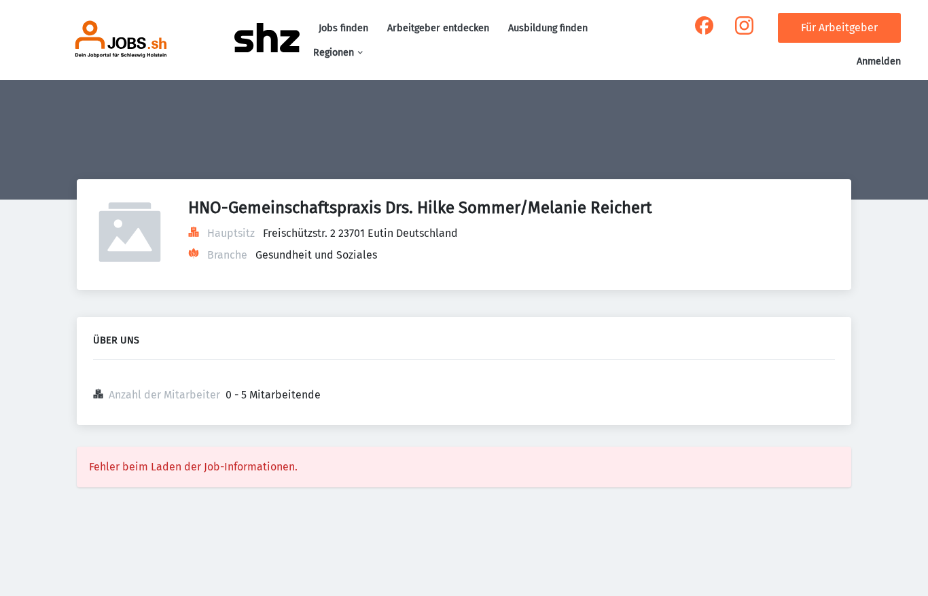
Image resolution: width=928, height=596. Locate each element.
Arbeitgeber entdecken (438, 28)
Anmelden (879, 61)
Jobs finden (343, 28)
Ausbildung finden (548, 28)
